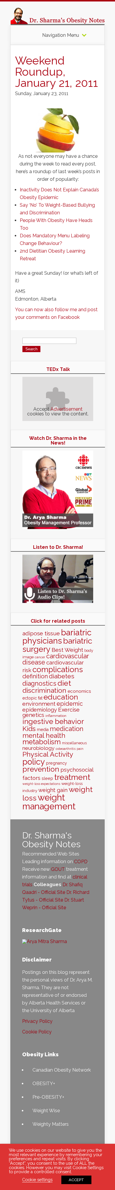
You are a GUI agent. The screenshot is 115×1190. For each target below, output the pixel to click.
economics (79, 691)
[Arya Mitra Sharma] (44, 941)
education (61, 697)
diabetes (61, 676)
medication (66, 728)
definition (35, 676)
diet (64, 683)
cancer (40, 657)
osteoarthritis (65, 749)
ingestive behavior (53, 721)
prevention (40, 769)
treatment (72, 777)
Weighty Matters (50, 1124)
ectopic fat (32, 698)
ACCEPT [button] (76, 1180)
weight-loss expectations (41, 783)
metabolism (41, 742)
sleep (47, 778)
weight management (48, 801)
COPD (81, 861)
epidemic (70, 703)
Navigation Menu (60, 35)
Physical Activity (47, 754)
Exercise (69, 709)
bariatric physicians (56, 637)
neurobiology (38, 748)
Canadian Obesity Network (61, 1070)
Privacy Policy (37, 1021)
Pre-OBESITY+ (48, 1097)
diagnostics (39, 683)
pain (80, 748)
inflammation (55, 716)
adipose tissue (41, 633)
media (43, 729)
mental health (43, 735)
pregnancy (56, 762)
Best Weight (67, 650)
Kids (29, 728)
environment (38, 703)
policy (33, 761)
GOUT (58, 869)
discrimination (44, 690)
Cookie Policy (37, 1032)
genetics (33, 715)
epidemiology (39, 710)
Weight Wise (46, 1110)
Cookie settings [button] (37, 1179)
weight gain (53, 790)
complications (57, 669)
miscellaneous (74, 743)
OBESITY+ (43, 1083)
